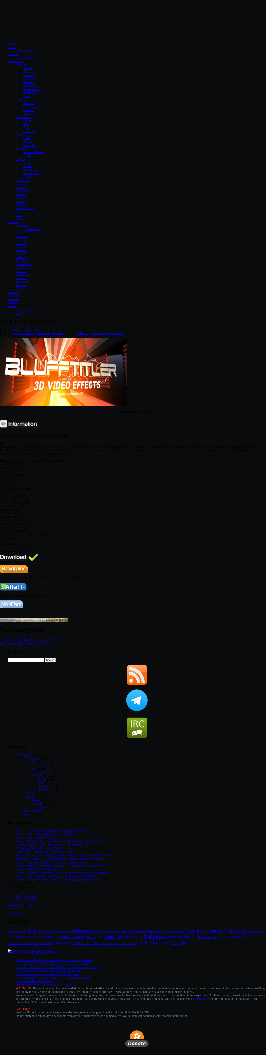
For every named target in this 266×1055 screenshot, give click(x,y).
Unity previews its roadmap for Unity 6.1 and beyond (48, 970)
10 (25, 896)
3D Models (15, 295)
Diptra (17, 329)
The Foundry (24, 117)
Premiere (28, 110)
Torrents (13, 54)
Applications (15, 61)
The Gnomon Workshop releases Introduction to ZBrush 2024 (54, 960)
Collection (29, 793)
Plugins (20, 159)
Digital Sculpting (34, 937)
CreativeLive (24, 264)
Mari (26, 124)
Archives (13, 299)
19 (33, 900)
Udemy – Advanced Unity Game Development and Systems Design (57, 880)
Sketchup (21, 194)
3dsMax (28, 68)
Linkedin (21, 236)
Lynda (19, 232)
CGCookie (22, 267)
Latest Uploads (25, 57)
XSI (18, 211)
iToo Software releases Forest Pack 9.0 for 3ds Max (47, 974)
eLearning (48, 936)
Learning (28, 797)
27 (9, 909)
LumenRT (29, 145)
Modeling (183, 937)
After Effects (128, 931)
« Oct (11, 913)
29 (17, 909)
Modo (27, 120)
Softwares (37, 776)
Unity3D (21, 204)
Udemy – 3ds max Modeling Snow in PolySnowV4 (47, 834)
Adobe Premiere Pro (109, 931)
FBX (57, 937)
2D (15, 333)
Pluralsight (22, 225)
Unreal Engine (24, 208)
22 (17, 904)
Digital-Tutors (32, 229)
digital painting (17, 936)
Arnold (27, 166)
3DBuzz (21, 271)
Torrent (27, 814)
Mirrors (172, 936)
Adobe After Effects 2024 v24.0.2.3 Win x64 (27, 643)
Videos (43, 807)
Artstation (167, 931)
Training (46, 943)
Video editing (116, 333)
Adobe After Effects (62, 931)
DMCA (12, 302)
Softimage (29, 75)
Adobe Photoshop (85, 931)
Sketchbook (30, 85)
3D (33, 769)
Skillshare (22, 281)
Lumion (20, 201)
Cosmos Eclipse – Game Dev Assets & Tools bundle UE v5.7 (54, 845)
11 (29, 896)
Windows (57, 333)
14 (13, 900)
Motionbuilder (32, 89)
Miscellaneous (32, 811)
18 (29, 900)
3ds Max (32, 930)
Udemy (20, 253)
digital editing (98, 333)
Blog (11, 43)
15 (17, 900)
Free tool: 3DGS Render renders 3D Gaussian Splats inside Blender (57, 967)
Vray (176, 943)
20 (9, 904)
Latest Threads (25, 50)
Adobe (20, 99)
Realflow (29, 155)
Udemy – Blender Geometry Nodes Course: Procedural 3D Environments (61, 866)
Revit (26, 96)
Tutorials (13, 222)
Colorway (29, 131)
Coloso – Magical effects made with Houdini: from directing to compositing (62, 873)
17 (25, 900)
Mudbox (28, 82)
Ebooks (36, 800)
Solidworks (30, 92)
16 (21, 900)
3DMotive (22, 260)
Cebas (27, 176)
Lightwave (22, 190)
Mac (41, 783)
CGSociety (22, 257)
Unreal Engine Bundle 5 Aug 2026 (37, 838)
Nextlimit (21, 148)
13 (9, 900)
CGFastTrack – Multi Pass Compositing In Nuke (46, 852)
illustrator (29, 113)
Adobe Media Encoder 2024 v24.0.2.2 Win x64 (33, 639)
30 (21, 909)
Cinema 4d (22, 180)
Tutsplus (21, 285)
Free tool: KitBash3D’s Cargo (34, 981)
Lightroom (138, 937)
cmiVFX (21, 239)
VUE (26, 138)
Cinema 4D (212, 930)
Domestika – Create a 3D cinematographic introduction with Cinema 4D (60, 859)
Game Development (78, 936)
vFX (119, 943)
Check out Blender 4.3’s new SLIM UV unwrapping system (53, 977)
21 (13, 904)
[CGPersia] (34, 620)
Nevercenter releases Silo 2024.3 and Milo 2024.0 (46, 984)
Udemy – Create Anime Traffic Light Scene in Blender (49, 862)
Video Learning (155, 942)
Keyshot (21, 197)
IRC (18, 313)
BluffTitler (82, 333)
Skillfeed (21, 278)
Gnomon (21, 246)
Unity (75, 943)
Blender (20, 183)
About (12, 306)
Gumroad (21, 250)
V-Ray (27, 162)
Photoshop (29, 103)
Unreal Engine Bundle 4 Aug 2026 (37, 848)
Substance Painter (30, 943)
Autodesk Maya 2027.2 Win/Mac (36, 869)
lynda (149, 936)
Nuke (26, 127)
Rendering (247, 937)
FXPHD (21, 243)
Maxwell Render (33, 152)
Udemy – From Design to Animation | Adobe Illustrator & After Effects (59, 841)
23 (21, 904)
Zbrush (20, 218)
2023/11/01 (32, 329)
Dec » (20, 913)
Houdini (21, 187)
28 (13, 909)
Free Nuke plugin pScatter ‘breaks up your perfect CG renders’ (54, 963)
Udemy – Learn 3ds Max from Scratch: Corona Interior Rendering (56, 876)
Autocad (28, 78)
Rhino (19, 215)
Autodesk (21, 64)
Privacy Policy (24, 309)
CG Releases (26, 333)
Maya (26, 71)
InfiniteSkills (23, 274)
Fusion (27, 141)
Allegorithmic (31, 173)
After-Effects (31, 106)
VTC (19, 288)
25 (29, 904)
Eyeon (20, 134)
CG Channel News (38, 951)
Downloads (43, 333)
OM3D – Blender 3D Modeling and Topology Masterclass (52, 831)
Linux (42, 779)
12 (33, 896)
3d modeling (15, 931)
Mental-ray (30, 169)
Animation (146, 931)
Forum (12, 47)
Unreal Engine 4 (108, 943)
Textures (13, 292)
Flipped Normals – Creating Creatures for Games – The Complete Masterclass (64, 855)
